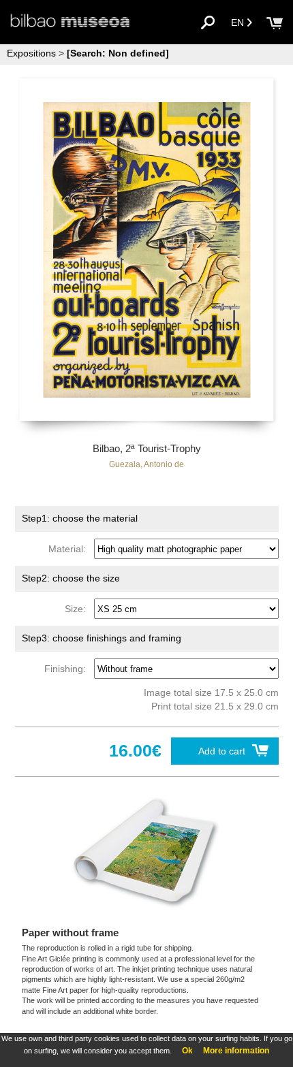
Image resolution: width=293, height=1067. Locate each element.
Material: (69, 548)
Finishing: (67, 668)
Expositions (31, 53)
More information (236, 1050)
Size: (78, 608)
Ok (187, 1050)
